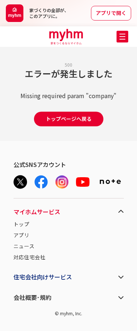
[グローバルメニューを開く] (122, 37)
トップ (22, 224)
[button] (122, 36)
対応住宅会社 (30, 257)
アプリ (22, 235)
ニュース (24, 246)
